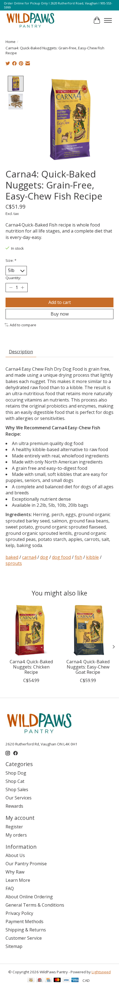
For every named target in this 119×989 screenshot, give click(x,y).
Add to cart (59, 302)
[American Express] (75, 980)
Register (14, 827)
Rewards (14, 806)
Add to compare (23, 324)
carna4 (29, 557)
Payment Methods (24, 921)
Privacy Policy (19, 913)
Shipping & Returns (26, 930)
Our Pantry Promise (26, 864)
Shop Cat (15, 781)
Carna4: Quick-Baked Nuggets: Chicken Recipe (31, 667)
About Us (15, 855)
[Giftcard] (39, 980)
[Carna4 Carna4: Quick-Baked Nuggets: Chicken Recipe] (31, 630)
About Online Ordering (29, 897)
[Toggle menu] (107, 20)
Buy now (60, 314)
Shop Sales (17, 789)
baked (12, 557)
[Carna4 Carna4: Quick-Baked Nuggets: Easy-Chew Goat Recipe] (87, 630)
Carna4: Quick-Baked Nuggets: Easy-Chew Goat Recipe (88, 667)
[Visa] (66, 980)
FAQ (10, 888)
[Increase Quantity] (22, 287)
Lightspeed (101, 971)
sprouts (14, 563)
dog (44, 557)
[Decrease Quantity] (10, 287)
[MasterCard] (57, 980)
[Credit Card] (48, 980)
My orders (16, 835)
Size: (11, 260)
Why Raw (15, 872)
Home (10, 41)
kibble (92, 557)
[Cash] (30, 980)
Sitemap (14, 946)
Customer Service (24, 938)
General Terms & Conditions (35, 905)
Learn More (18, 880)
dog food (61, 557)
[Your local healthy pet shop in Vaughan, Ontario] (31, 20)
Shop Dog (16, 773)
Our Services (19, 798)
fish (78, 557)
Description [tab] (21, 352)
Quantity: (13, 277)
